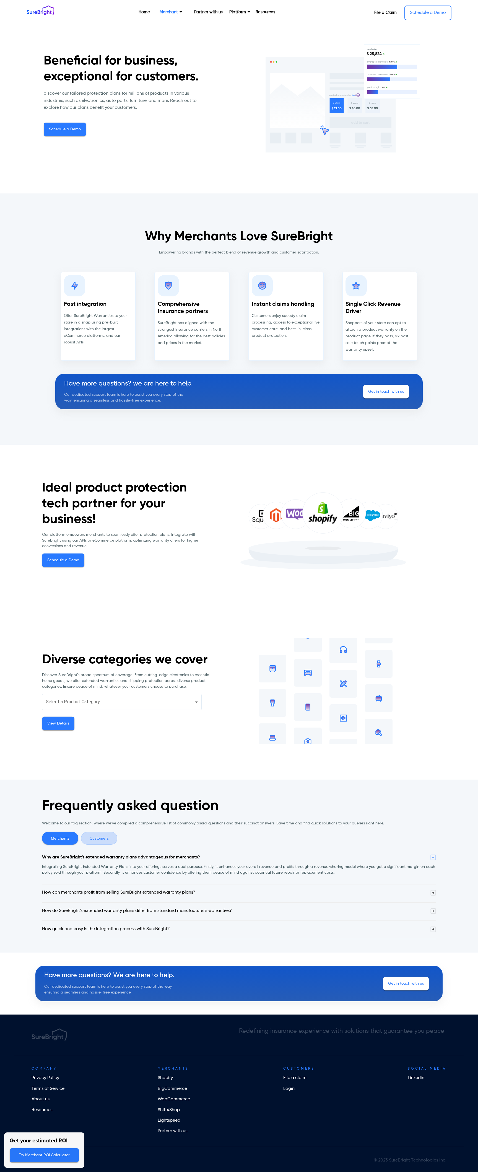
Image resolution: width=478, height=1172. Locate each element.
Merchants (60, 838)
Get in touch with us (386, 391)
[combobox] (122, 702)
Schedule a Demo (428, 13)
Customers (99, 838)
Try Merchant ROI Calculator (44, 1155)
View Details (58, 723)
